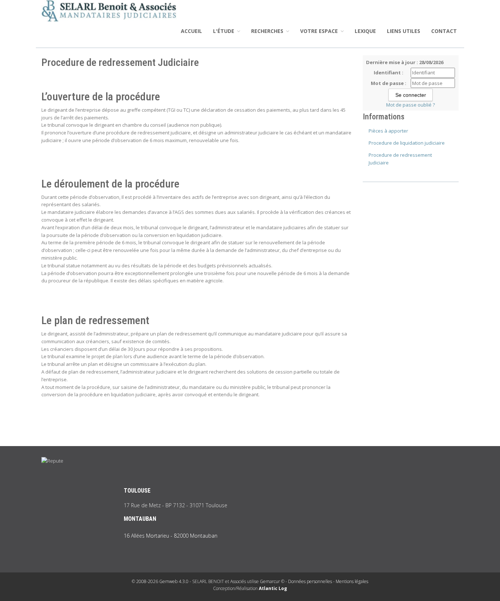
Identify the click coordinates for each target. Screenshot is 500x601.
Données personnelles (310, 581)
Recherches (268, 30)
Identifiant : (388, 72)
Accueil (191, 30)
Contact (444, 30)
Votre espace (319, 30)
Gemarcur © (272, 581)
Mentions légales (352, 581)
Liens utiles (403, 30)
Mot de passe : (388, 83)
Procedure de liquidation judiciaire (407, 143)
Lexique (365, 30)
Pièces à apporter (388, 130)
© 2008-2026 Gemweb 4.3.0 (160, 581)
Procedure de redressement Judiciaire (400, 159)
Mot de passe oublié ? (410, 104)
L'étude (224, 30)
